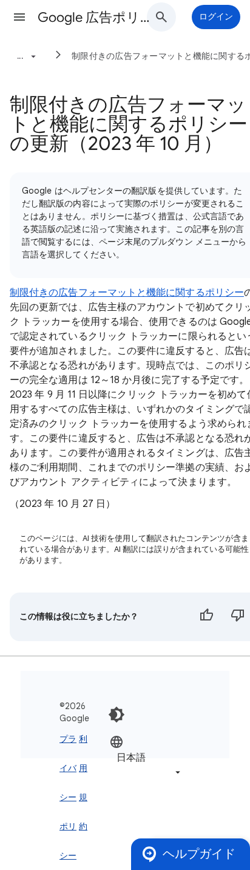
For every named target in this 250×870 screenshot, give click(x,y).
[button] (19, 17)
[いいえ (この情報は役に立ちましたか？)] (238, 617)
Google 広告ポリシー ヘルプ (98, 17)
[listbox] (146, 756)
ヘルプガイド (199, 854)
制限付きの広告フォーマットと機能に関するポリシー (127, 293)
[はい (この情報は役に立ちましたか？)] (206, 617)
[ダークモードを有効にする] (116, 714)
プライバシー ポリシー (67, 797)
